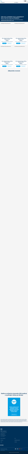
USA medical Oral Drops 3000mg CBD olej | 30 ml (20, 62)
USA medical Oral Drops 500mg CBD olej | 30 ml (21, 39)
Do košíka (4, 43)
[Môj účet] (25, 1)
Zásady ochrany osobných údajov (4, 448)
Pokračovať (9, 43)
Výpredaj (16, 2)
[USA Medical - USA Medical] (4, 0)
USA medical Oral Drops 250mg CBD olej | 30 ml (7, 39)
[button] (23, 1)
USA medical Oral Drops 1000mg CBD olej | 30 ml (7, 62)
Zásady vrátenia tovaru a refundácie (4, 449)
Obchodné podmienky (3, 450)
